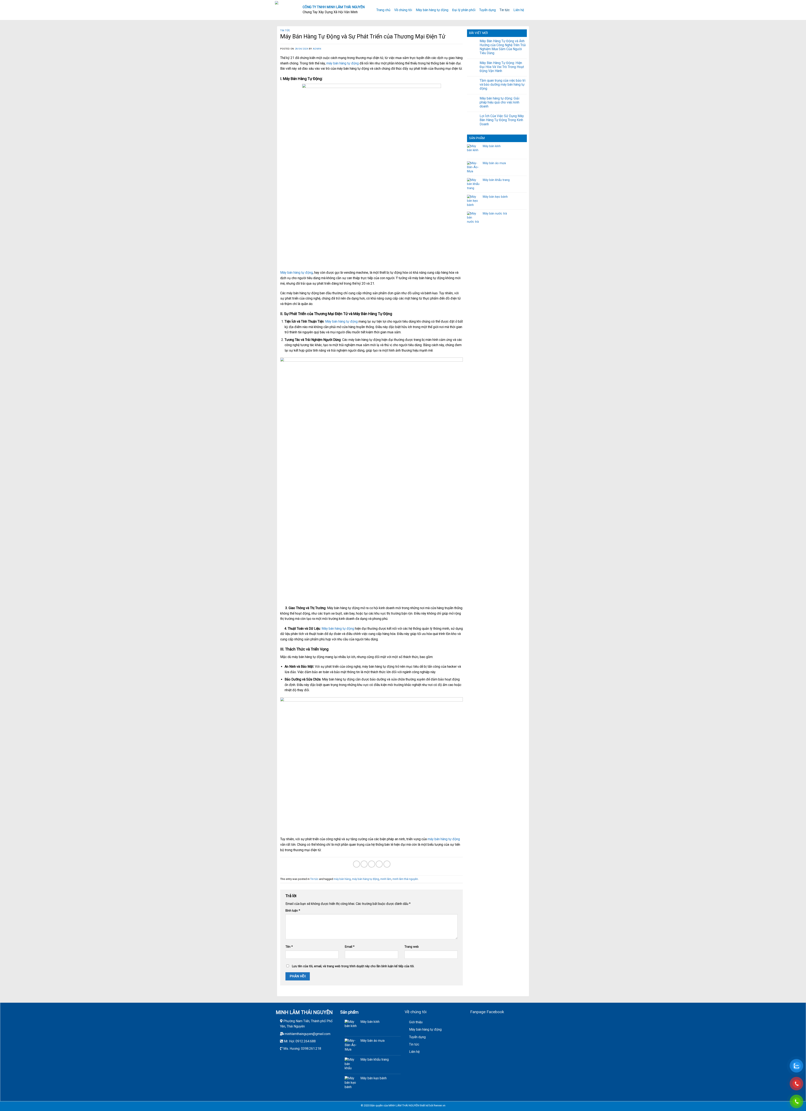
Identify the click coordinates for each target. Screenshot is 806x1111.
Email (350, 947)
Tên (289, 947)
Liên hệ (518, 10)
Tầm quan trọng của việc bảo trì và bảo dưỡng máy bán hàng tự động (502, 84)
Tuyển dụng (487, 10)
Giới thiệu (416, 1022)
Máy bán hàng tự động (432, 10)
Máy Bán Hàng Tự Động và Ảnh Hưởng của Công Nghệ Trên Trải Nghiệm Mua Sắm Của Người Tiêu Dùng (503, 47)
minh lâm (385, 879)
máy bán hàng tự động (342, 63)
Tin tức (505, 10)
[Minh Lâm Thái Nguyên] (285, 10)
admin (317, 48)
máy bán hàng (342, 879)
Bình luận (292, 910)
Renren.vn (439, 1105)
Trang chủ (383, 10)
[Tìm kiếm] (529, 10)
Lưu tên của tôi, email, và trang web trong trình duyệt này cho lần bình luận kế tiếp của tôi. (353, 966)
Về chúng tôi (403, 10)
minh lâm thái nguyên (405, 879)
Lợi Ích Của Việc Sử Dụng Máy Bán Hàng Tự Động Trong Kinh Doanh (502, 120)
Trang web (411, 947)
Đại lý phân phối (463, 10)
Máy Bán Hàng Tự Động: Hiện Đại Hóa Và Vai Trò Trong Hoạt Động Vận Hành (502, 67)
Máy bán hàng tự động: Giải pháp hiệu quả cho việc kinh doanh (499, 102)
